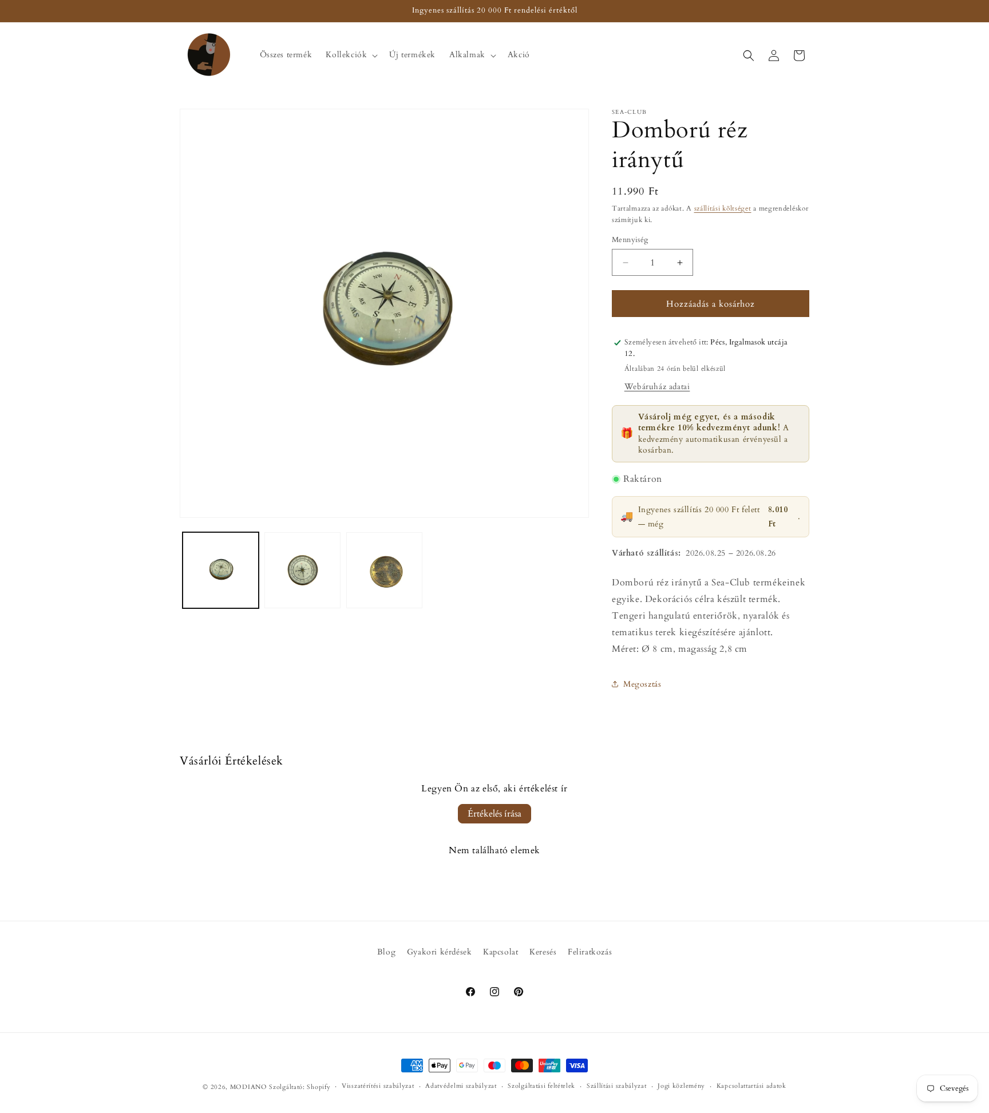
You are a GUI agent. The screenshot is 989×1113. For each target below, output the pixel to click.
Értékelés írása (494, 813)
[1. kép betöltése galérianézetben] (221, 570)
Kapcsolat (500, 951)
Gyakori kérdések (439, 951)
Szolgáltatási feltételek (541, 1086)
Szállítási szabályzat (617, 1086)
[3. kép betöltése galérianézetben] (384, 570)
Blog (386, 951)
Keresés (542, 951)
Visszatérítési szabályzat (378, 1086)
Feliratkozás (590, 951)
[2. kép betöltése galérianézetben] (302, 570)
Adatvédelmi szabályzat (460, 1086)
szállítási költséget (722, 208)
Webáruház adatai (657, 386)
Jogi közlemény (681, 1086)
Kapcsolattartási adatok (751, 1086)
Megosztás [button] (642, 684)
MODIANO (248, 1087)
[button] (350, 55)
